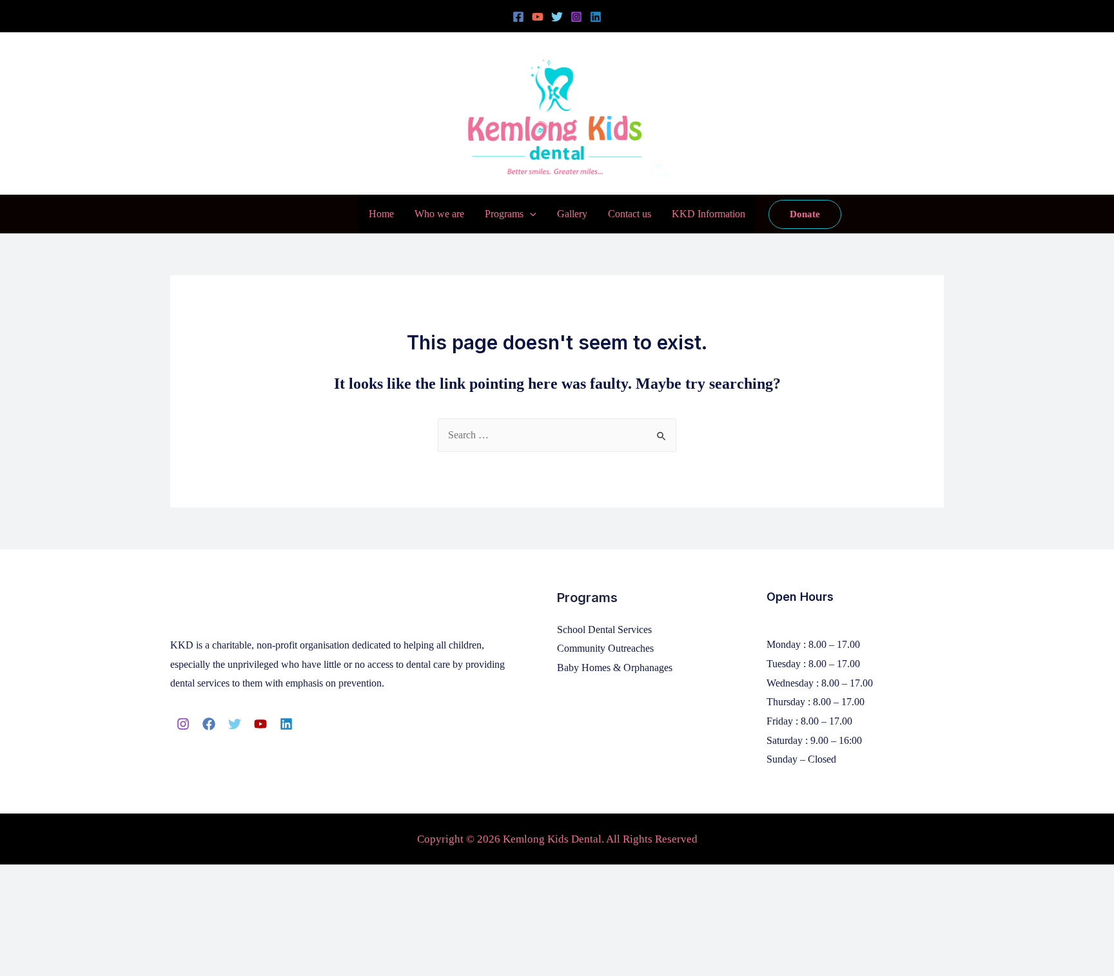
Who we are (439, 213)
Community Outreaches (605, 648)
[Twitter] (557, 17)
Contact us (629, 213)
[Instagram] (576, 17)
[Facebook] (518, 17)
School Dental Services (604, 629)
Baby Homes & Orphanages (614, 667)
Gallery (572, 213)
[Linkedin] (595, 17)
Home (381, 213)
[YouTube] (537, 17)
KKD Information (708, 213)
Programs (504, 213)
